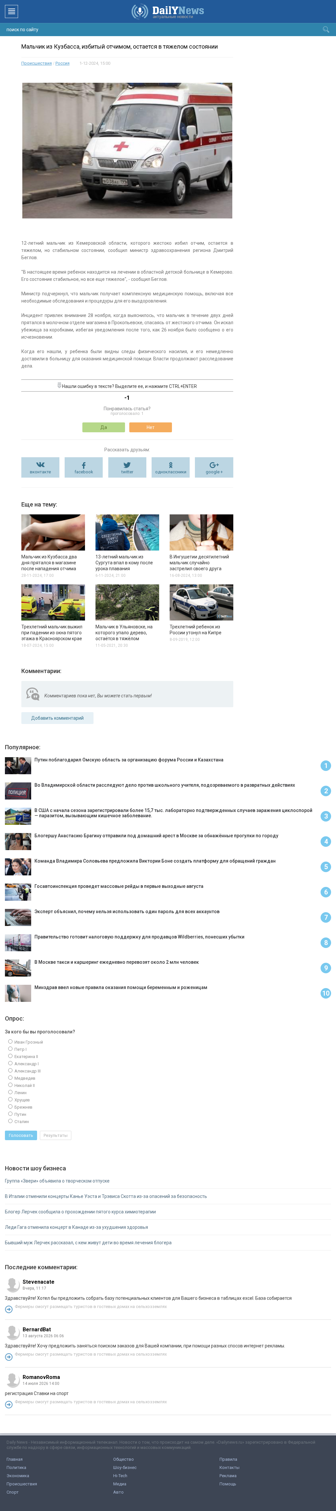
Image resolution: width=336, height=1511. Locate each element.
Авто (118, 1492)
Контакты (230, 1467)
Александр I (26, 1063)
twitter (127, 471)
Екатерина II (25, 1056)
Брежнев (22, 1107)
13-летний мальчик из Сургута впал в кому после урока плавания (124, 562)
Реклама (228, 1475)
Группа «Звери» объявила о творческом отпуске (57, 1181)
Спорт (13, 1492)
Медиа (119, 1483)
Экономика (18, 1475)
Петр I (20, 1049)
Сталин (21, 1121)
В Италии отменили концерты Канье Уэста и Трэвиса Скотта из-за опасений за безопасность (106, 1196)
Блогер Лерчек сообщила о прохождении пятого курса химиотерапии (80, 1211)
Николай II (24, 1085)
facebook (83, 471)
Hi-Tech (120, 1475)
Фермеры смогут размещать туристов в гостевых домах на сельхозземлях (91, 1306)
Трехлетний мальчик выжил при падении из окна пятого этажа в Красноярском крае (51, 632)
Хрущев (21, 1099)
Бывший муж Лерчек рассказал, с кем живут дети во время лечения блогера (88, 1242)
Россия (62, 63)
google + (214, 471)
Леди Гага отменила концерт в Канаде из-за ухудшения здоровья (76, 1227)
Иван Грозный (28, 1042)
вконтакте (40, 471)
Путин (19, 1114)
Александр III (27, 1071)
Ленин (20, 1092)
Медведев (24, 1078)
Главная (15, 1459)
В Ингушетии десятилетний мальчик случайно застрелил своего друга (199, 562)
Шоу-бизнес (124, 1467)
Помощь (228, 1483)
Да (103, 427)
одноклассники (170, 471)
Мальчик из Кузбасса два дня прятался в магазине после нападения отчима (49, 562)
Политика (16, 1467)
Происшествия (36, 63)
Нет (151, 427)
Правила (228, 1459)
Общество (123, 1459)
